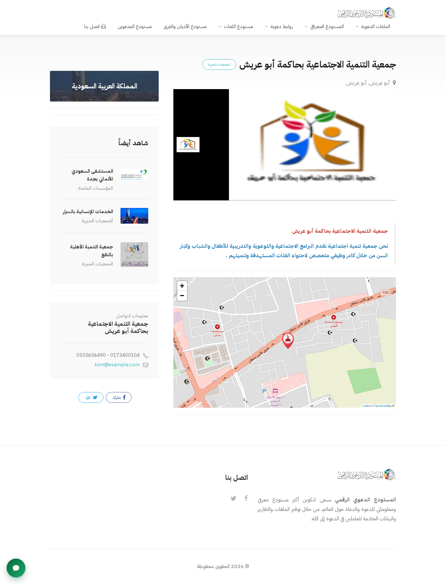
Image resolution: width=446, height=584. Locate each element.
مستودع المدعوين (135, 26)
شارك (117, 397)
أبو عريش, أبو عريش (368, 83)
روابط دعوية (281, 26)
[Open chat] (16, 568)
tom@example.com (117, 364)
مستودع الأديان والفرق (185, 26)
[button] (288, 341)
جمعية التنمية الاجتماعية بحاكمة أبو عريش (118, 327)
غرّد (88, 397)
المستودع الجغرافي (327, 26)
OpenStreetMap (382, 405)
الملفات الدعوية (375, 26)
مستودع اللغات (238, 26)
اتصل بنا (92, 26)
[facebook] (246, 498)
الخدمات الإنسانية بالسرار (88, 211)
